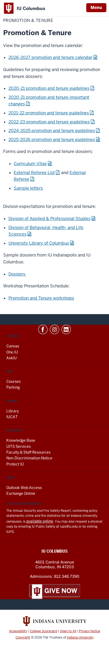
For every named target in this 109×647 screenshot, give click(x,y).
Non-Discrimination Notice (29, 458)
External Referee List (34, 172)
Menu (96, 7)
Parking (13, 387)
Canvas (12, 346)
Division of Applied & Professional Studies (49, 218)
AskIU (11, 358)
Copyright (23, 637)
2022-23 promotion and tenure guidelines (49, 122)
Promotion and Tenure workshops (41, 298)
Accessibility (18, 631)
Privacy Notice (89, 631)
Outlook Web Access (24, 487)
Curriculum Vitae (30, 163)
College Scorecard (43, 631)
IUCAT (12, 417)
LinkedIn (66, 329)
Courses (13, 381)
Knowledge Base (20, 440)
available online (39, 521)
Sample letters (28, 188)
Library (12, 411)
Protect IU (15, 464)
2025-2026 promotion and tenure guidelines (51, 139)
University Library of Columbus (38, 243)
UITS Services (18, 446)
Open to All (68, 631)
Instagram (54, 329)
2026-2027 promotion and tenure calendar (50, 57)
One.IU (12, 352)
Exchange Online (20, 493)
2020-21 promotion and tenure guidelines (48, 88)
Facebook (43, 329)
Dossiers (17, 274)
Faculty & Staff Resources (28, 452)
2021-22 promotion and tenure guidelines (48, 113)
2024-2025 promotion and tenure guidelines (51, 130)
